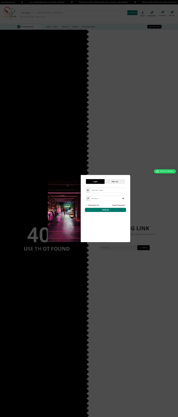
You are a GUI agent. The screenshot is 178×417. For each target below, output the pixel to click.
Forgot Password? (118, 205)
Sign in (105, 210)
